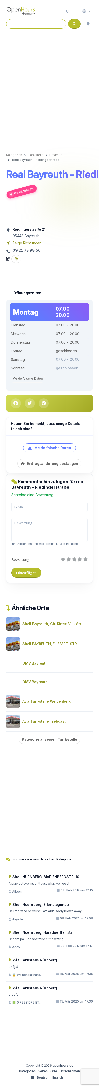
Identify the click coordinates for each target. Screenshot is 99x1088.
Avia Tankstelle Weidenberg (46, 701)
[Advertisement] (49, 86)
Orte (53, 1071)
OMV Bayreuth (35, 663)
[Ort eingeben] (57, 11)
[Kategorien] (76, 11)
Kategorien (27, 1071)
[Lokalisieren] (88, 24)
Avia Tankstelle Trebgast (44, 721)
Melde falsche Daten (27, 379)
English (57, 1077)
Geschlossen (24, 191)
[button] (86, 11)
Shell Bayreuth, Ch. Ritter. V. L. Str (51, 623)
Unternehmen (70, 1071)
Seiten (43, 1071)
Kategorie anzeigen (49, 739)
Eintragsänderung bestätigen (52, 463)
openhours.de (63, 1065)
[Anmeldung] (66, 11)
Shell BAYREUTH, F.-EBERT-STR (49, 644)
